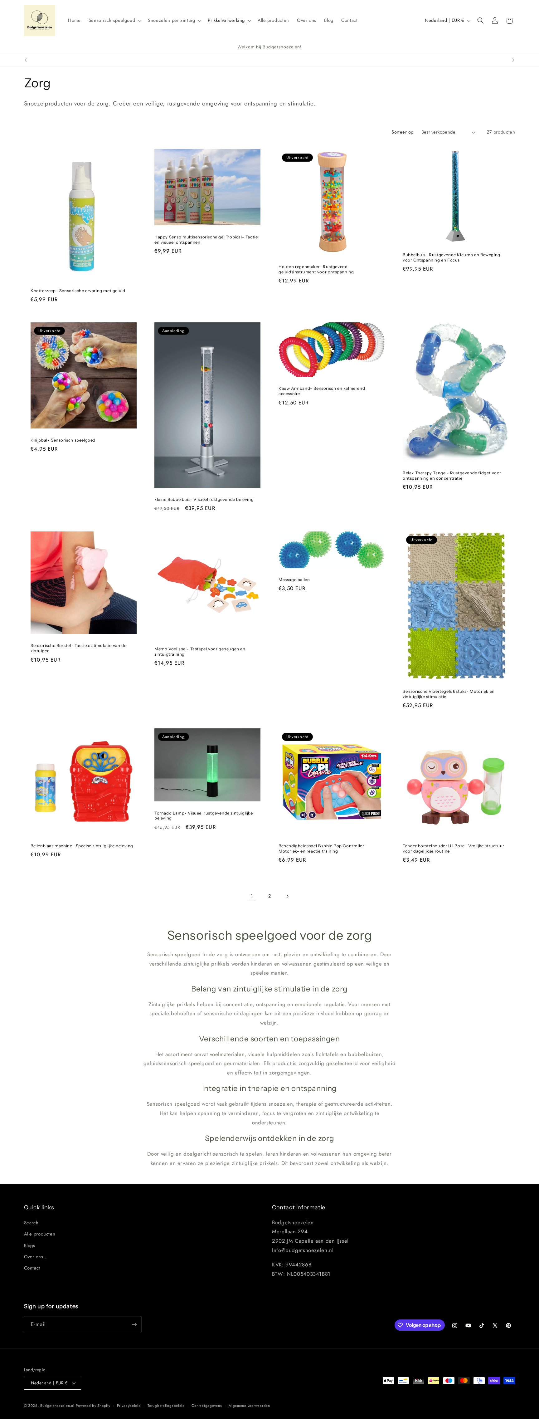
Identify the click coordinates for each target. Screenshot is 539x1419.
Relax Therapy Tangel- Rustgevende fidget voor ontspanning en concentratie (452, 476)
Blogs (29, 1245)
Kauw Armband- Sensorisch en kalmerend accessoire (322, 391)
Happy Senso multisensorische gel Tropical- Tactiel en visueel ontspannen (206, 239)
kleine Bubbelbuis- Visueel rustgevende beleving (204, 499)
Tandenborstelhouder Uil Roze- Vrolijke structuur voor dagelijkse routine (453, 848)
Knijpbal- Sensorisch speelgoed (63, 440)
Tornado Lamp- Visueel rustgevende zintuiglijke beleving (203, 815)
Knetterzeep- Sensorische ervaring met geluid (78, 290)
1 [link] (251, 896)
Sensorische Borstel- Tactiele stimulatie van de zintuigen (78, 648)
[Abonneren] (134, 1324)
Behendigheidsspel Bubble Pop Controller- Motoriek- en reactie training (322, 848)
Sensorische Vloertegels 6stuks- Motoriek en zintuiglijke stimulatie (449, 694)
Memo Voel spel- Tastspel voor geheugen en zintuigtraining (199, 651)
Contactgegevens (207, 1405)
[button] (114, 20)
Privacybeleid (129, 1405)
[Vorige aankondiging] (26, 60)
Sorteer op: (403, 132)
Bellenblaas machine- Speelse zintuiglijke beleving (82, 845)
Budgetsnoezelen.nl (57, 1405)
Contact (32, 1268)
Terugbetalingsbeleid (166, 1405)
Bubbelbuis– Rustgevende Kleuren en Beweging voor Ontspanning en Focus (451, 257)
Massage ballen (294, 579)
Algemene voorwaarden (249, 1405)
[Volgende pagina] (287, 896)
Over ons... (36, 1256)
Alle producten (40, 1234)
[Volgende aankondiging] (513, 60)
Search (31, 1222)
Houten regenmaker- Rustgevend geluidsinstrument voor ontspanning (316, 269)
